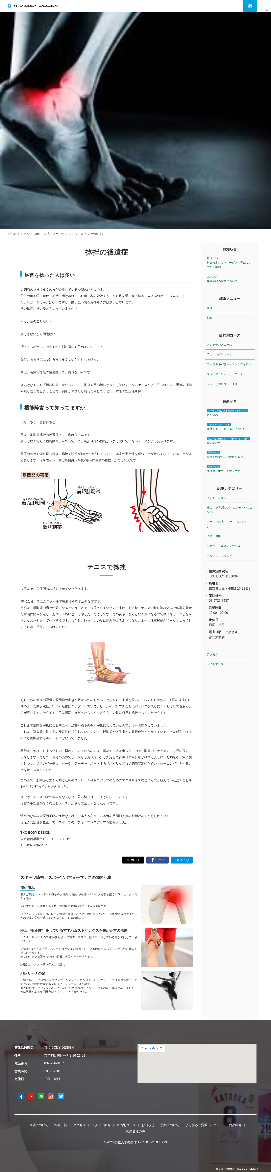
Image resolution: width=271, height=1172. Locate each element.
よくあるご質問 (196, 1125)
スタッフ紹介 (101, 1125)
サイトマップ (215, 664)
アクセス (212, 654)
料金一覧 (60, 1125)
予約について (169, 1125)
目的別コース (126, 1125)
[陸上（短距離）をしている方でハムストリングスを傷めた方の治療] (167, 947)
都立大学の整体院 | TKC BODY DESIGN (237, 1168)
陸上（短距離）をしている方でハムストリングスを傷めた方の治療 (74, 930)
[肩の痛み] (167, 904)
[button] (264, 6)
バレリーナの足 (32, 973)
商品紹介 (235, 1125)
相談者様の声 (135, 1131)
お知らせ (148, 1125)
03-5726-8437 (54, 1063)
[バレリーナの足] (167, 990)
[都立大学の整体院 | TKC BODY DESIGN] (33, 6)
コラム (218, 1125)
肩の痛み (27, 888)
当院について (38, 1125)
